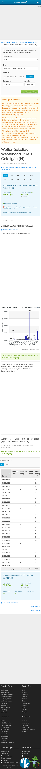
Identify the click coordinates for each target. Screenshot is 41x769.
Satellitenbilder (5, 707)
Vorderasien (4, 734)
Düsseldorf (25, 699)
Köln (23, 707)
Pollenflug (4, 710)
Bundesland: (7, 56)
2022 (32, 175)
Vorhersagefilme (6, 699)
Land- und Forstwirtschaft (10, 762)
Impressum (25, 725)
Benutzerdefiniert (10, 77)
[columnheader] (6, 473)
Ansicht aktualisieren (30, 92)
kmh (7, 464)
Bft (2, 464)
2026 (5, 175)
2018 (25, 179)
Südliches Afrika (6, 725)
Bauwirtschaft (7, 758)
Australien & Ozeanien (7, 742)
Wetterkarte (4, 690)
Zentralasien (5, 736)
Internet (5, 754)
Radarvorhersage (6, 696)
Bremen (24, 692)
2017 (32, 179)
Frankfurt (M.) (26, 703)
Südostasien (5, 738)
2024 (18, 175)
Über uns (24, 721)
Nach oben (35, 606)
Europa (3, 721)
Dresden (24, 696)
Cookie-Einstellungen (28, 729)
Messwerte (4, 705)
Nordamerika (5, 727)
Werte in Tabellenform (10, 230)
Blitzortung (4, 703)
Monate (21, 77)
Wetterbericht (5, 692)
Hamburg (24, 705)
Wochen (30, 77)
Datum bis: (7, 81)
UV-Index (4, 712)
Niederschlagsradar (7, 694)
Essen (24, 701)
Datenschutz (25, 727)
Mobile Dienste (7, 756)
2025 (12, 175)
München (24, 710)
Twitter (26, 754)
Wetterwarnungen (6, 701)
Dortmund (25, 694)
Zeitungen (6, 751)
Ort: (4, 65)
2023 (25, 175)
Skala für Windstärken (10, 603)
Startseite (6, 42)
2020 (12, 179)
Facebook (27, 751)
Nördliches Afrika (6, 723)
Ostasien (3, 740)
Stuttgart (24, 712)
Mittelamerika (5, 729)
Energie (5, 760)
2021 (5, 179)
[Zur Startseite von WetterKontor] (21, 1)
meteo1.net (25, 723)
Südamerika (4, 732)
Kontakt (24, 732)
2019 (18, 179)
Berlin (23, 690)
